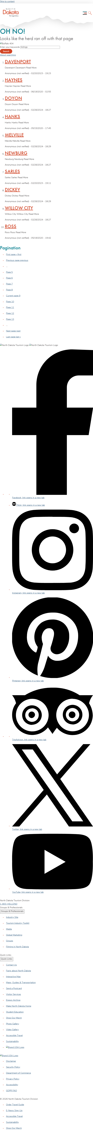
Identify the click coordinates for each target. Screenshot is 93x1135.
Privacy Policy (12, 1079)
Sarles (12, 171)
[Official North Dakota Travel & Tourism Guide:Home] (8, 13)
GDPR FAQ (11, 1091)
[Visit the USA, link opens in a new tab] (15, 1047)
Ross (10, 226)
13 (10, 319)
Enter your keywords (10, 47)
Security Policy (13, 1067)
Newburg (16, 153)
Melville (14, 135)
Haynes (13, 80)
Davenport (18, 62)
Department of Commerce (18, 1073)
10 (10, 302)
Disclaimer (11, 1061)
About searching (8, 55)
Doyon (13, 98)
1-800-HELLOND (8, 904)
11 (10, 308)
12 (10, 313)
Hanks (12, 116)
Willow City (19, 208)
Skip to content (7, 2)
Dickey (12, 190)
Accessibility (12, 1085)
